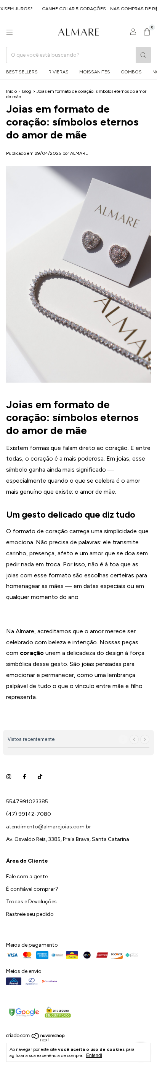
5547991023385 (27, 801)
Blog (26, 91)
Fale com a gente (27, 876)
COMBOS (131, 72)
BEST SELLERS (22, 72)
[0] (147, 32)
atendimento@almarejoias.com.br (48, 826)
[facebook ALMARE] (24, 777)
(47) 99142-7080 (28, 814)
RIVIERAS (58, 72)
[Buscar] (143, 55)
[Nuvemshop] (35, 1040)
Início (11, 91)
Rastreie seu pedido (30, 914)
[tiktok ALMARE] (40, 777)
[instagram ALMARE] (8, 777)
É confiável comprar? (32, 889)
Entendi (94, 1055)
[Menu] (9, 32)
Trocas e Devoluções (31, 901)
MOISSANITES (94, 72)
